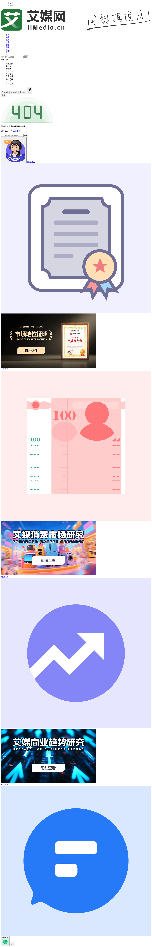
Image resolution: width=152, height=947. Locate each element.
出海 (8, 52)
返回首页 (16, 131)
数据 (8, 40)
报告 (8, 42)
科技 (8, 50)
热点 (8, 37)
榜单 (8, 45)
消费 (8, 47)
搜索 (25, 57)
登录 (3, 95)
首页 (8, 35)
